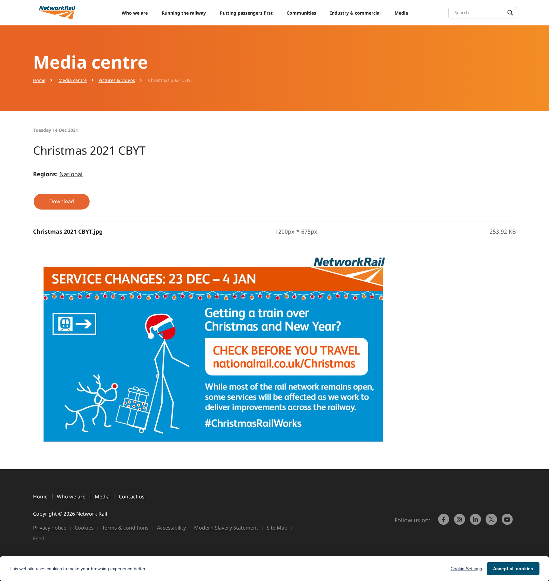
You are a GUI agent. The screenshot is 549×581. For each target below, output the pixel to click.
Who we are (135, 13)
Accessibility (171, 527)
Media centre (72, 80)
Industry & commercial (355, 13)
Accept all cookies (513, 568)
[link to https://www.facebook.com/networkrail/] (444, 522)
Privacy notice (49, 527)
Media (401, 13)
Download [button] (61, 201)
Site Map (277, 527)
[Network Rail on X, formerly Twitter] (492, 522)
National (71, 174)
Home (39, 80)
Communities (301, 13)
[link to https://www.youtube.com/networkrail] (508, 522)
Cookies (84, 527)
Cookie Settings (466, 568)
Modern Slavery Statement (226, 527)
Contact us (132, 496)
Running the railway (184, 13)
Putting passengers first (246, 13)
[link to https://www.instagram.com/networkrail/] (460, 522)
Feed (38, 538)
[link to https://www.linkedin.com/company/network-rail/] (476, 522)
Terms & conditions (125, 527)
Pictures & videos (116, 80)
